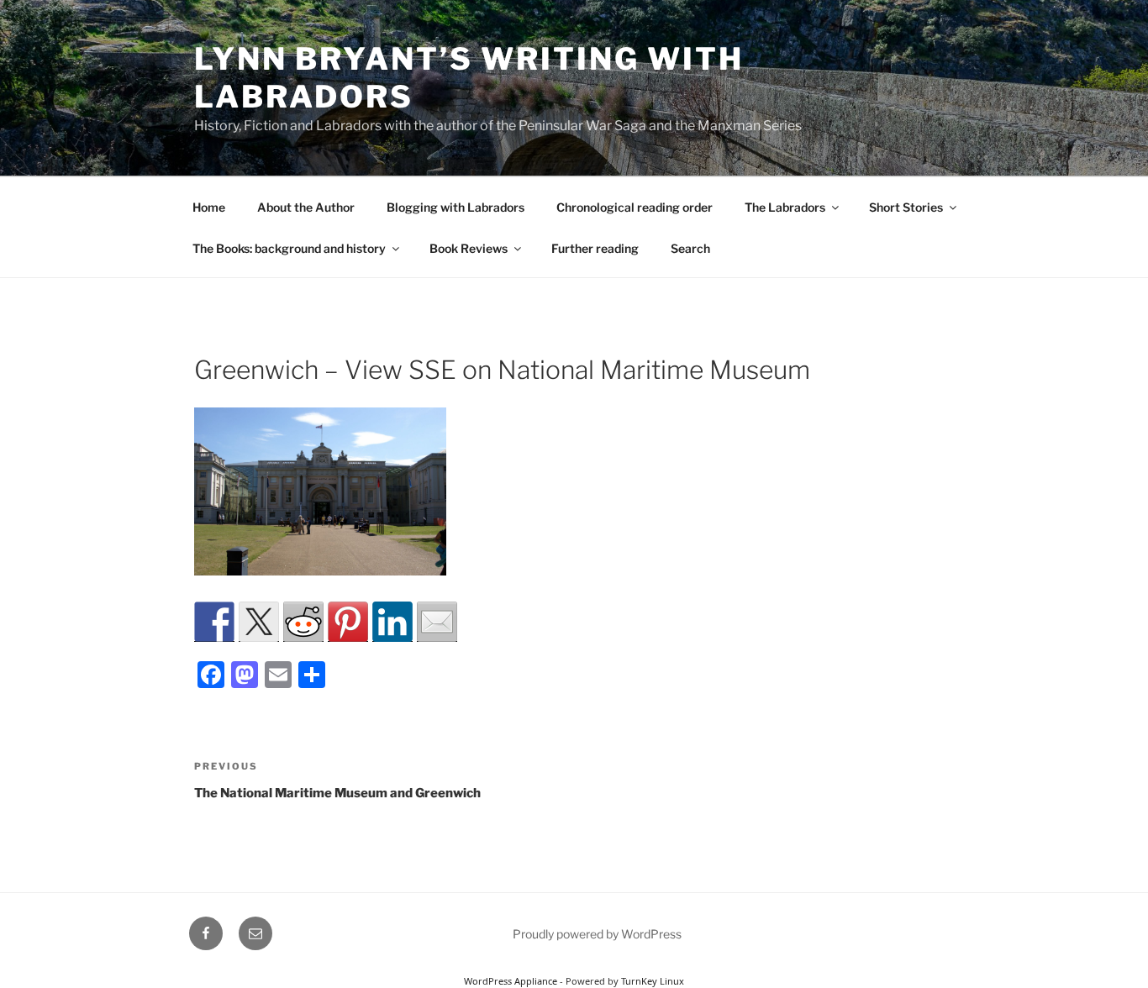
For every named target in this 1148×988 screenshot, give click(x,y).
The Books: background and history (289, 248)
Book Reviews (468, 248)
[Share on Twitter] (259, 622)
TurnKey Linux (652, 981)
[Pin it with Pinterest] (348, 622)
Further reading (595, 248)
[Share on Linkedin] (392, 622)
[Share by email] (437, 622)
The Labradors (785, 207)
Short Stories (906, 207)
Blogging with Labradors (455, 207)
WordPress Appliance (510, 981)
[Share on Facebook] (214, 622)
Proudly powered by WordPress (597, 934)
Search (690, 248)
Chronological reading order (634, 207)
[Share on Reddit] (303, 622)
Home (208, 207)
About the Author (306, 207)
